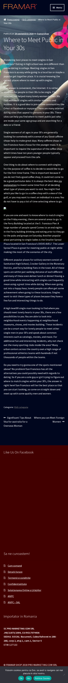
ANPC (11, 596)
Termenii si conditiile (19, 577)
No (28, 678)
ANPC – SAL (14, 602)
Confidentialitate (17, 584)
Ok (21, 678)
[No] (64, 674)
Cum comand (15, 565)
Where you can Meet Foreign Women (49, 419)
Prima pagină (13, 19)
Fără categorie (29, 19)
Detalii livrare (15, 571)
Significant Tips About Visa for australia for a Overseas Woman (17, 421)
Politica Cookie (42, 678)
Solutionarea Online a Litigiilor (24, 590)
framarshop (43, 33)
